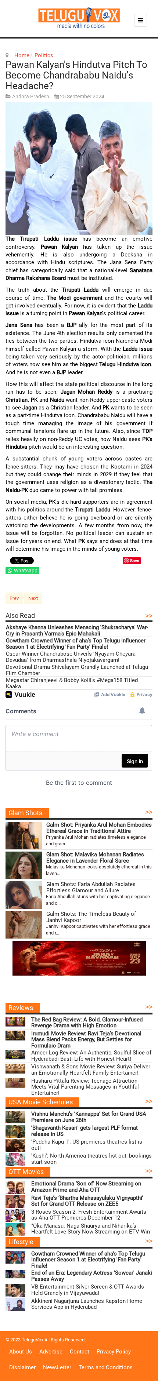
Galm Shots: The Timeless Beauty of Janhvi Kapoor (91, 917)
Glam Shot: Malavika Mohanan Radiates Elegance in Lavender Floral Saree (95, 858)
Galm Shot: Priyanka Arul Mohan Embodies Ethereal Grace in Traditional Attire (99, 828)
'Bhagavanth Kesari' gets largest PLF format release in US (84, 1131)
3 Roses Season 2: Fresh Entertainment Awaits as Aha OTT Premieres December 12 (88, 1215)
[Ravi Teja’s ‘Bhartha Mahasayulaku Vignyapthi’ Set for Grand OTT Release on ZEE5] (15, 1201)
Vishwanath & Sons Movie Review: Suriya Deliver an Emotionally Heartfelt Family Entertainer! (90, 1070)
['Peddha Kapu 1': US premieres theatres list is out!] (15, 1145)
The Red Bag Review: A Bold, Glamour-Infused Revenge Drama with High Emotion (87, 1023)
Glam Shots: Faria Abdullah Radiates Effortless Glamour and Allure (91, 887)
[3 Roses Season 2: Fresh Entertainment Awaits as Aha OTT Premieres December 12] (15, 1215)
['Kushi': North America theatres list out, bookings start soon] (15, 1159)
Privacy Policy (114, 1351)
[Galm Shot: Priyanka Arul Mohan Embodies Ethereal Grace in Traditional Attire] (24, 835)
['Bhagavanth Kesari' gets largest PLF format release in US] (15, 1131)
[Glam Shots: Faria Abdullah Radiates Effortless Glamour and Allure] (24, 895)
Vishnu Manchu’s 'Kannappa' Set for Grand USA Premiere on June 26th (88, 1117)
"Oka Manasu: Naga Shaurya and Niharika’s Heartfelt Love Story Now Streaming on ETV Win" (91, 1229)
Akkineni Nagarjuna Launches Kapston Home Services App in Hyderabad (86, 1304)
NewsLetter (57, 1367)
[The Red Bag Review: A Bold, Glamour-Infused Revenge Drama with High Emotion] (15, 1023)
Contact (79, 1351)
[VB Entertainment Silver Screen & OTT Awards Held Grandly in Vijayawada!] (15, 1290)
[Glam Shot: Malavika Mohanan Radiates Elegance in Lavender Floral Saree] (24, 865)
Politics (44, 55)
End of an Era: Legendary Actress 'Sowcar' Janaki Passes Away (91, 1276)
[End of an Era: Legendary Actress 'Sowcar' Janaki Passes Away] (15, 1276)
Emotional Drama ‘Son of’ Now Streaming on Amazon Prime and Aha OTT (86, 1187)
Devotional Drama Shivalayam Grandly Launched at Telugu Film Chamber (77, 670)
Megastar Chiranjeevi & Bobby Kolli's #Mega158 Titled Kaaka (72, 683)
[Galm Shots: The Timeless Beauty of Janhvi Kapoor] (24, 925)
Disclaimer (22, 1367)
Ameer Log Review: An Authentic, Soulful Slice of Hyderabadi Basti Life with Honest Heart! (91, 1056)
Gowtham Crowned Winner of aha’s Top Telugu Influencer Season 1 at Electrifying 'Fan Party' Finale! (76, 644)
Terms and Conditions (106, 1367)
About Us (20, 1351)
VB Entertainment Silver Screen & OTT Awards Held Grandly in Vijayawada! (87, 1290)
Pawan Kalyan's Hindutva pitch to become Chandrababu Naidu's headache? (76, 75)
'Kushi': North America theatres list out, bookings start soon (91, 1159)
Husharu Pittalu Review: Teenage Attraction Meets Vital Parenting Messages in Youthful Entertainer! (85, 1087)
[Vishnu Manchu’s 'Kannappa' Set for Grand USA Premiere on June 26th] (15, 1117)
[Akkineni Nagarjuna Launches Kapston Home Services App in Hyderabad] (15, 1304)
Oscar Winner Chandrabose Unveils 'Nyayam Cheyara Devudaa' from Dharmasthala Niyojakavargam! (71, 657)
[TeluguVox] (79, 17)
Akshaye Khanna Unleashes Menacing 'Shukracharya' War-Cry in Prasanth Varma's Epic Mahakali (77, 630)
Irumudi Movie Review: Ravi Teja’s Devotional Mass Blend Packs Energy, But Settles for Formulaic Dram (86, 1040)
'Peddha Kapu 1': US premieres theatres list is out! (86, 1145)
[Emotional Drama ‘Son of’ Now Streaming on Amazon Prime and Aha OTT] (15, 1187)
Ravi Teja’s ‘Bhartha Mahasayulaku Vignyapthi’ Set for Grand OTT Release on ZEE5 (87, 1201)
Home (21, 55)
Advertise (50, 1351)
